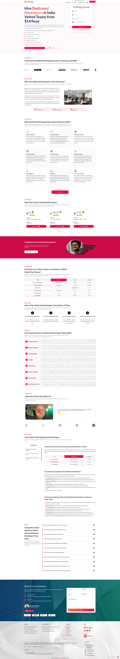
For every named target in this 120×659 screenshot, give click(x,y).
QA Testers (52, 173)
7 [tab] (64, 231)
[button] (111, 657)
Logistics (68, 626)
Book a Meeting (54, 48)
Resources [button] (85, 2)
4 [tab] (77, 425)
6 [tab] (62, 231)
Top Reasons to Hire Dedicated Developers (31, 450)
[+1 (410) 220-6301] (85, 651)
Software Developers (30, 134)
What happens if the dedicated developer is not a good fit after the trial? (57, 566)
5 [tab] (61, 231)
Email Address (84, 589)
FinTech (68, 628)
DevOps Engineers (30, 173)
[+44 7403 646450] (85, 653)
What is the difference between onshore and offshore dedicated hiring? (56, 557)
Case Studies (35, 646)
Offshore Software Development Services (50, 626)
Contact (29, 646)
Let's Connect (92, 1)
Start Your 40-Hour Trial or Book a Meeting (34, 48)
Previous (23, 412)
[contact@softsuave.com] (85, 649)
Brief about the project (73, 599)
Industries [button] (67, 2)
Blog (25, 646)
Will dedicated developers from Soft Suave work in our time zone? (55, 525)
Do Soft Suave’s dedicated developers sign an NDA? (53, 538)
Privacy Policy (41, 646)
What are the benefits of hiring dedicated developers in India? (55, 529)
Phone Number (84, 594)
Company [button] (79, 2)
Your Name (70, 589)
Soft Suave (60, 657)
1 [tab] (55, 231)
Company (70, 594)
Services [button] (73, 2)
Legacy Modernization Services (31, 632)
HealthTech (69, 630)
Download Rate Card (30, 251)
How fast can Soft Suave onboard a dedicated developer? (54, 552)
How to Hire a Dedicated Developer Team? (32, 454)
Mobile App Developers (79, 134)
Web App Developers (54, 134)
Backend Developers (54, 154)
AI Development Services (30, 628)
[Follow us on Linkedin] (89, 630)
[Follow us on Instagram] (85, 630)
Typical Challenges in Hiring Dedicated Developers (32, 458)
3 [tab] (58, 231)
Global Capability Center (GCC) (31, 626)
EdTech (68, 632)
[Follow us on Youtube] (87, 630)
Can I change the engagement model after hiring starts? (53, 534)
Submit (81, 610)
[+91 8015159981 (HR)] (85, 655)
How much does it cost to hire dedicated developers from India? (55, 547)
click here (82, 30)
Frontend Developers (30, 154)
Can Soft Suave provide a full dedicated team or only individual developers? (57, 570)
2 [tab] (57, 231)
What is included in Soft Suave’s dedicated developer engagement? (56, 543)
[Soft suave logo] (28, 2)
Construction (69, 635)
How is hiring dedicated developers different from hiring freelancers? (56, 561)
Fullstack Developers (78, 154)
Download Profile (35, 226)
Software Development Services (31, 630)
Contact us (59, 192)
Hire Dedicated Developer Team (49, 630)
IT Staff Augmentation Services (48, 628)
